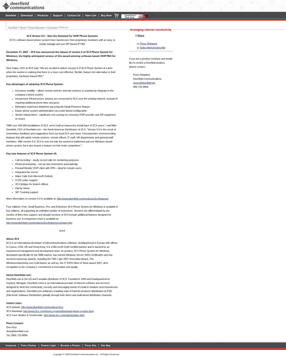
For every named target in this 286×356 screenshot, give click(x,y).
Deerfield (11, 15)
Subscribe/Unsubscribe (152, 47)
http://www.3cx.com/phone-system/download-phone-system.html (58, 311)
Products (43, 15)
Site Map (105, 345)
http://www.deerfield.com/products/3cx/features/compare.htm (39, 222)
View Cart (90, 15)
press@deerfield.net (144, 82)
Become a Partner (70, 345)
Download (27, 15)
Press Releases (36, 27)
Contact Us (73, 15)
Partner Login (48, 345)
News (23, 27)
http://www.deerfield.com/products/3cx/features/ (83, 198)
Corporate (52, 27)
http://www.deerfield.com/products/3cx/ (42, 307)
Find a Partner (28, 345)
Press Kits (90, 345)
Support (58, 15)
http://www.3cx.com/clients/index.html (64, 315)
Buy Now (106, 15)
